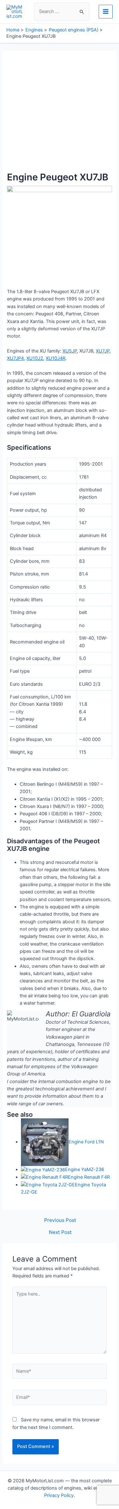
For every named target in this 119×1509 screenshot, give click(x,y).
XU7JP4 (15, 358)
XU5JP (70, 351)
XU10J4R (55, 358)
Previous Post (60, 1220)
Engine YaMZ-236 (84, 1169)
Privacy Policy (59, 1495)
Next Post (60, 1232)
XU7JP (102, 351)
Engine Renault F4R (89, 1177)
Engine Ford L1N (86, 1142)
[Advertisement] (59, 114)
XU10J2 (34, 358)
